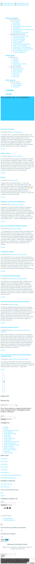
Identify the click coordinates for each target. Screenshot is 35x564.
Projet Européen (17, 85)
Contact (3, 495)
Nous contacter (17, 65)
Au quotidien (16, 86)
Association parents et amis (11, 430)
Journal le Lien (7, 440)
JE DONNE (10, 90)
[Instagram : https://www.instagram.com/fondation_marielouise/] (5, 508)
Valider (2, 556)
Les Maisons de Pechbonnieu (11, 441)
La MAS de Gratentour (19, 37)
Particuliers (16, 59)
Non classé (7, 451)
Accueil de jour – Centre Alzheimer (22, 47)
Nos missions (16, 23)
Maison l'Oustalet (16, 228)
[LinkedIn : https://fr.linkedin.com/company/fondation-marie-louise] (10, 508)
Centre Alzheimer (17, 132)
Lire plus (3, 148)
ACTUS (8, 94)
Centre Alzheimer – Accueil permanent (23, 48)
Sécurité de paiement (9, 520)
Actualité (15, 180)
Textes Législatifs (8, 453)
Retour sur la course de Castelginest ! (13, 201)
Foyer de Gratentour (19, 330)
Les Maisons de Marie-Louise (20, 36)
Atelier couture (5, 153)
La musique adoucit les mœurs (10, 275)
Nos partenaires (17, 31)
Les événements (17, 83)
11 (4, 390)
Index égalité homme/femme (20, 32)
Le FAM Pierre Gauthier (19, 39)
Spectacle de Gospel (7, 129)
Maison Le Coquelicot (18, 204)
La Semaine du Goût (7, 251)
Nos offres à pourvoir (6, 484)
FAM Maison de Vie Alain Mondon (22, 44)
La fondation (4, 458)
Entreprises (16, 60)
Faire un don (16, 73)
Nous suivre (16, 76)
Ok (28, 562)
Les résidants (16, 28)
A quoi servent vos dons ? (19, 63)
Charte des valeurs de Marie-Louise (22, 26)
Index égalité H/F (5, 486)
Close (2, 539)
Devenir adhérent (17, 71)
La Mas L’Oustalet (17, 42)
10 (4, 388)
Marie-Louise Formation (10, 449)
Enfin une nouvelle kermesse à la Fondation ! (15, 301)
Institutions (16, 62)
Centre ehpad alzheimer (10, 433)
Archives (6, 428)
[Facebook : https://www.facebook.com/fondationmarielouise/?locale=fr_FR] (7, 508)
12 (4, 391)
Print (7, 539)
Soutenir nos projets (18, 68)
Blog (2, 493)
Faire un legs (16, 75)
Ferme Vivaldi (7, 436)
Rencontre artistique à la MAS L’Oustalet (14, 225)
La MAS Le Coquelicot (18, 40)
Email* (2, 416)
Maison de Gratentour (10, 443)
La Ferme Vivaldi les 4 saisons (21, 50)
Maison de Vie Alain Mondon (19, 254)
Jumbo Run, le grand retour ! (10, 327)
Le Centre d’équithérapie (19, 52)
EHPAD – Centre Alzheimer (20, 45)
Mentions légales (8, 518)
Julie (12, 132)
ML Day (3, 177)
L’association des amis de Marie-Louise (23, 29)
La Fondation (16, 21)
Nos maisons (4, 464)
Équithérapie (7, 435)
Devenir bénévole (17, 70)
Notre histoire (16, 24)
